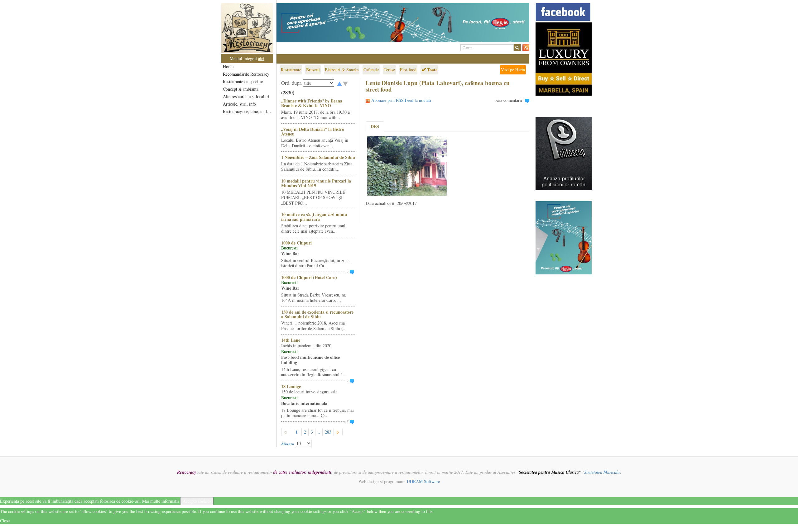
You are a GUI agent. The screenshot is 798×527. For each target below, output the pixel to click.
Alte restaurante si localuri (246, 96)
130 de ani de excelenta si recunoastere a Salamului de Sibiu (317, 314)
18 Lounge (291, 386)
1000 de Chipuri (296, 243)
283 (328, 432)
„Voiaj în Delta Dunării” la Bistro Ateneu (312, 131)
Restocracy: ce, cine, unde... (247, 111)
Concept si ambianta (240, 89)
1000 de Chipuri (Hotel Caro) (309, 277)
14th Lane (290, 340)
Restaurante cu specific (243, 81)
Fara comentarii (508, 100)
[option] (402, 22)
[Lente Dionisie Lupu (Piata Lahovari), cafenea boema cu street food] (407, 165)
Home (228, 66)
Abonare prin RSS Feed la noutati (401, 100)
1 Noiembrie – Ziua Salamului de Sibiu (318, 157)
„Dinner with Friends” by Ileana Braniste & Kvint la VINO (311, 103)
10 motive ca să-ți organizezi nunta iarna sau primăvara (314, 216)
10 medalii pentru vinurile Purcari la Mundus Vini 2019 (316, 183)
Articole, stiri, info (239, 104)
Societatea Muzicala (602, 472)
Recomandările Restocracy (246, 74)
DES (375, 126)
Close (5, 521)
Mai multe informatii (160, 501)
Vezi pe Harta (513, 70)
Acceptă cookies (197, 501)
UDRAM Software (423, 481)
